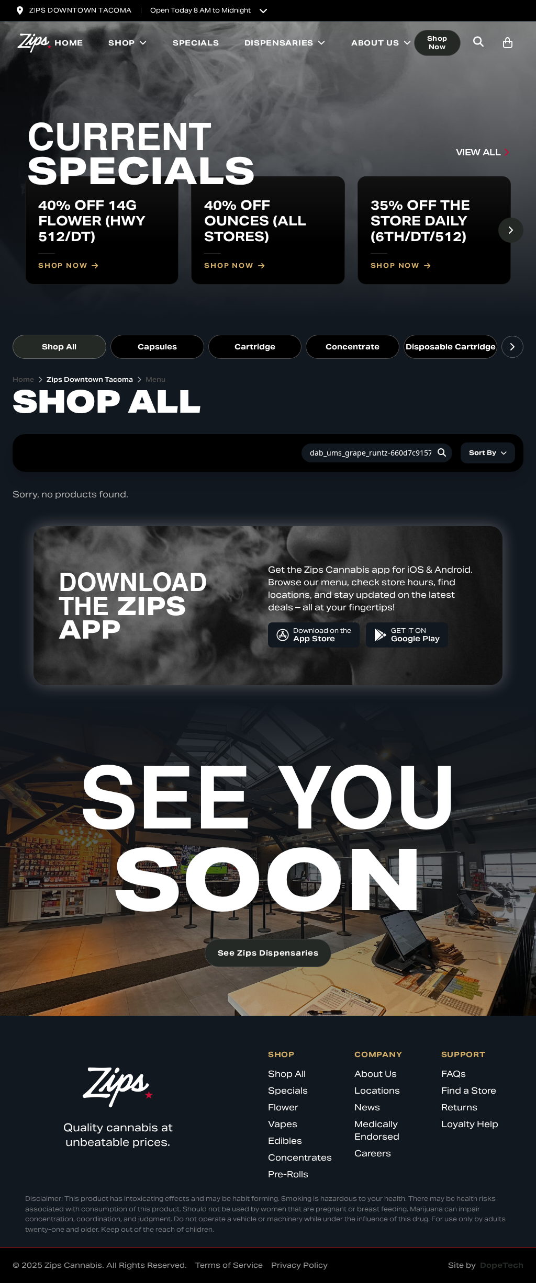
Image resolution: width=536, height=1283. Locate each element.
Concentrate (352, 346)
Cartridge (254, 346)
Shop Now (437, 43)
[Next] (510, 230)
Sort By (482, 453)
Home (68, 43)
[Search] (442, 453)
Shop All (59, 346)
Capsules (157, 346)
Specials (196, 43)
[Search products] (478, 42)
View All (478, 152)
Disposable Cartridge (451, 346)
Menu (155, 379)
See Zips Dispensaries (268, 953)
